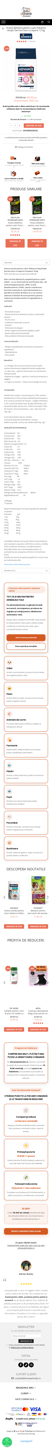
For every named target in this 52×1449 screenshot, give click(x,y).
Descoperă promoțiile (26, 646)
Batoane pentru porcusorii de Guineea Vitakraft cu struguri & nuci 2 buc (38, 912)
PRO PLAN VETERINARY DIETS (15, 218)
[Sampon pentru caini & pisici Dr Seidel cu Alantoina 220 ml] (14, 976)
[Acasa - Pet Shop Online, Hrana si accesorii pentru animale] (26, 12)
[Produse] (3, 23)
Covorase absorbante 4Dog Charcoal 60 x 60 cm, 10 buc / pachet (38, 1012)
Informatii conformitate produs (17, 564)
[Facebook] (20, 1364)
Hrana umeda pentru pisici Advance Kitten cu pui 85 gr (14, 912)
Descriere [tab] (8, 262)
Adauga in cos (34, 125)
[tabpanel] (26, 69)
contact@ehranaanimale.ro (27, 1378)
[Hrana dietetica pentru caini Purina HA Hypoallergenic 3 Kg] (37, 205)
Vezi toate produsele (26, 637)
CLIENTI (25, 1393)
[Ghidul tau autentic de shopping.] (26, 1441)
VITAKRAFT (38, 908)
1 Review (31, 41)
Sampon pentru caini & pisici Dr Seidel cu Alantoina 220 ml (14, 1012)
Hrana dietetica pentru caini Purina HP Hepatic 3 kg (15, 224)
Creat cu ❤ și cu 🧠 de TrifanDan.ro (21, 1431)
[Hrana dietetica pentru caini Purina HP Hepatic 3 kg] (15, 205)
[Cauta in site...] (49, 22)
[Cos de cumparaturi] (42, 22)
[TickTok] (26, 1364)
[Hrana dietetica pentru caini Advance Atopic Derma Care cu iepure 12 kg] (26, 69)
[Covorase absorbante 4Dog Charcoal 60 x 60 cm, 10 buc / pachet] (38, 976)
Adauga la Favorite (25, 147)
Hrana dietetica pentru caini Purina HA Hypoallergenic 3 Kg (37, 224)
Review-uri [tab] (9, 570)
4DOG (38, 1008)
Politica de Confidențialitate (22, 1347)
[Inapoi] (2, 28)
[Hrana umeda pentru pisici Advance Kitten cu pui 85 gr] (14, 890)
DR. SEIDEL (14, 1008)
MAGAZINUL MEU (25, 1387)
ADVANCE (14, 908)
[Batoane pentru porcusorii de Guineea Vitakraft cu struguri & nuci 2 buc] (38, 890)
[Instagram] (31, 1364)
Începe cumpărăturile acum (26, 1231)
